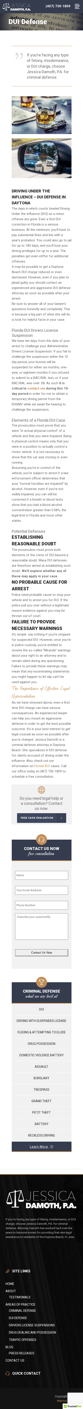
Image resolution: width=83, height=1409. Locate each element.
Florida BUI (42, 766)
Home (10, 1284)
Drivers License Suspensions (32, 1325)
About (11, 1291)
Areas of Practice (20, 1304)
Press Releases (21, 1353)
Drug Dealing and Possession (32, 1332)
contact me (36, 388)
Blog (9, 1347)
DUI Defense (18, 1318)
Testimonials (20, 1297)
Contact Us (15, 1360)
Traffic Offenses (22, 1340)
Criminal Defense (22, 1310)
